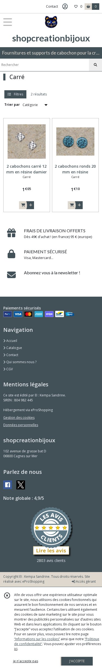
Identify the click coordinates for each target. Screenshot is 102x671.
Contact (52, 6)
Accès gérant (85, 581)
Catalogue (13, 347)
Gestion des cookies (19, 417)
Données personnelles (20, 425)
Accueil (11, 340)
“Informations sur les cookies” (37, 639)
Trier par (12, 104)
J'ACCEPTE (77, 661)
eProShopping (33, 581)
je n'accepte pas (25, 661)
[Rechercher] (95, 65)
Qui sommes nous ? (20, 362)
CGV (9, 369)
